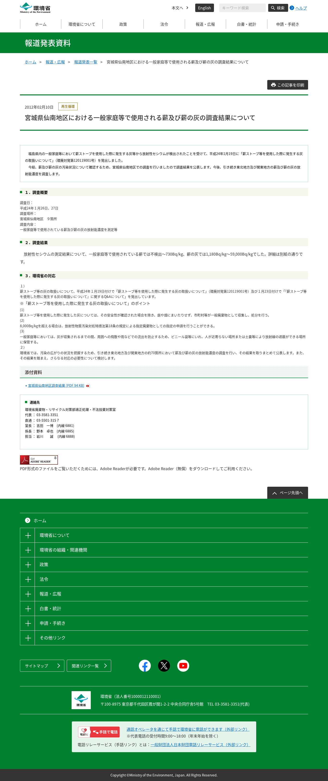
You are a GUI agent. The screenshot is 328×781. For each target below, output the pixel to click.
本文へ (177, 8)
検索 (281, 8)
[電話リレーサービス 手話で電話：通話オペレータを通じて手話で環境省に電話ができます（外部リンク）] (99, 732)
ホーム (41, 24)
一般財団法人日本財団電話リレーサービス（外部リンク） (200, 744)
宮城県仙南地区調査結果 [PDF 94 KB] (56, 385)
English (204, 8)
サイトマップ (36, 666)
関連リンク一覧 (85, 666)
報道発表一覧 (85, 62)
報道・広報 (55, 62)
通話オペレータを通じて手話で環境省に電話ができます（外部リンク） (188, 729)
